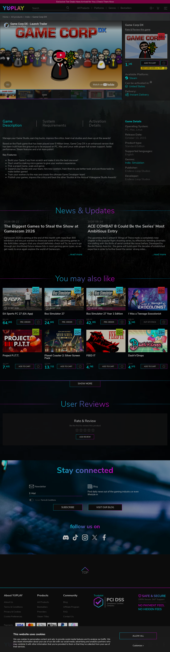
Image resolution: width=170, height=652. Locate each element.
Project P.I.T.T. (11, 355)
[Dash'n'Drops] (147, 341)
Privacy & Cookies (12, 611)
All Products (43, 602)
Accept (45, 500)
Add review (85, 437)
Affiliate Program (71, 607)
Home (5, 16)
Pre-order (25, 322)
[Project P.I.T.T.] (22, 341)
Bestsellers (42, 607)
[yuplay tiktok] (75, 537)
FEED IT (90, 355)
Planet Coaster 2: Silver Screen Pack (62, 357)
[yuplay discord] (66, 537)
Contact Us (68, 616)
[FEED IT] (106, 341)
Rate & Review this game (137, 29)
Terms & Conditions (48, 500)
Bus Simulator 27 (54, 313)
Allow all (138, 636)
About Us (8, 602)
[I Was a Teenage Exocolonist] (147, 299)
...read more (75, 254)
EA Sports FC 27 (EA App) (18, 313)
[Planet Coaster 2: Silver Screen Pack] (64, 341)
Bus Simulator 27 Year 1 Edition (104, 313)
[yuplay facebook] (104, 537)
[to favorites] (163, 63)
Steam (133, 78)
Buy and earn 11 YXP (152, 68)
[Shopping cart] (157, 8)
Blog (65, 602)
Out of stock (150, 322)
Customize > (138, 645)
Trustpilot (98, 595)
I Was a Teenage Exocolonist (144, 313)
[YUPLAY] (13, 8)
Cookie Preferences (13, 616)
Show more (85, 383)
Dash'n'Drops (136, 355)
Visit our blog (105, 507)
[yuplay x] (95, 537)
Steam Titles (43, 616)
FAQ (65, 611)
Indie (27, 16)
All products (17, 16)
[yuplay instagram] (85, 537)
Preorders (41, 611)
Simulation (138, 163)
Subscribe (67, 507)
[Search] (67, 8)
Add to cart (150, 63)
